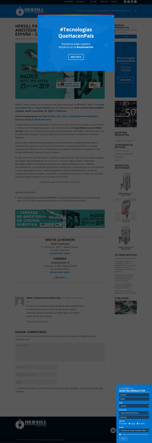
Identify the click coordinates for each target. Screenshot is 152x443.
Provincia (123, 410)
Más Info (76, 56)
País (120, 403)
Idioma (122, 421)
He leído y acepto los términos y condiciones (134, 434)
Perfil (121, 427)
